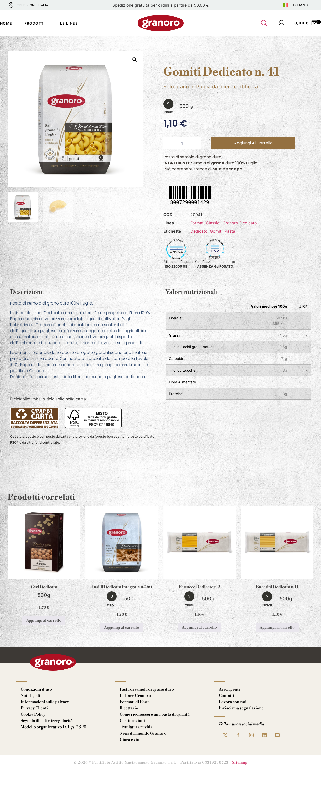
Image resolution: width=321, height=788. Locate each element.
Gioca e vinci (131, 739)
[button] (134, 59)
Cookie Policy (33, 714)
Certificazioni (132, 720)
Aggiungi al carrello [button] (43, 620)
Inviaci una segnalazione (241, 708)
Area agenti (229, 689)
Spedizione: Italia (32, 5)
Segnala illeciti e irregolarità (47, 720)
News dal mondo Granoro (143, 733)
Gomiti (216, 231)
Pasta (230, 231)
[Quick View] (50, 575)
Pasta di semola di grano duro (147, 689)
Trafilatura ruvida (136, 727)
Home (6, 23)
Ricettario (129, 708)
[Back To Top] (307, 774)
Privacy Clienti (34, 708)
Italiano (299, 5)
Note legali (30, 695)
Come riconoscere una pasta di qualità (154, 714)
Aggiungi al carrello (253, 143)
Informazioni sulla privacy (45, 701)
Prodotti (34, 23)
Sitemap (240, 762)
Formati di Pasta (135, 701)
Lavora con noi (232, 701)
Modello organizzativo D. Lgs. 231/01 (54, 727)
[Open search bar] (264, 23)
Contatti (226, 695)
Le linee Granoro (135, 695)
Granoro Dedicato (240, 222)
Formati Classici (205, 222)
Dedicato (199, 231)
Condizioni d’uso (36, 689)
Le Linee (69, 23)
